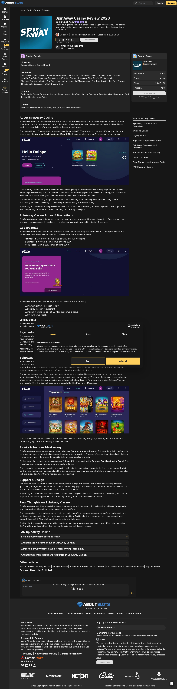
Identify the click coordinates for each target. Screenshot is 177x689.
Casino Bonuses (54, 613)
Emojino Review (97, 566)
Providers (99, 613)
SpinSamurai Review (78, 566)
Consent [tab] (52, 334)
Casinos (4, 27)
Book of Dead (47, 383)
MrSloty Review (43, 566)
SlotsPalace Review (135, 566)
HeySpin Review (152, 566)
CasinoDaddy (133, 613)
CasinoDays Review (115, 566)
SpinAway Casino (28, 121)
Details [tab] (89, 334)
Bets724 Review (27, 566)
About (5, 81)
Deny (88, 361)
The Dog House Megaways (84, 383)
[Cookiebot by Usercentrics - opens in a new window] (129, 326)
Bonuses (5, 19)
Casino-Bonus (33, 10)
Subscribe (105, 662)
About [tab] (124, 334)
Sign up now (55, 526)
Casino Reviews (74, 613)
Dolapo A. (64, 35)
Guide (111, 613)
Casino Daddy (5, 91)
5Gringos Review (60, 566)
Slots (5, 34)
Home (22, 10)
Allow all (123, 361)
